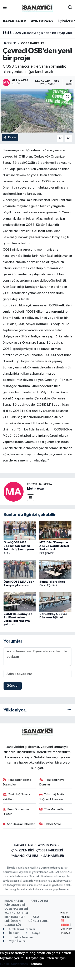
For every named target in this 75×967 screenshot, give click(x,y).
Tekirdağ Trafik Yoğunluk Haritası (51, 797)
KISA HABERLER (52, 856)
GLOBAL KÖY (12, 925)
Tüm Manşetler (54, 809)
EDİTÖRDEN (12, 921)
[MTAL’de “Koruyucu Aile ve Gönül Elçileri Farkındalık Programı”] (55, 530)
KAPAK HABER (14, 21)
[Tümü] (69, 710)
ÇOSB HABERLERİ (33, 43)
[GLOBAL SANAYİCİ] (37, 7)
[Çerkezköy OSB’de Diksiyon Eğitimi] (55, 602)
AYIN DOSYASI (42, 21)
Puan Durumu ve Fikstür (16, 811)
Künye (35, 933)
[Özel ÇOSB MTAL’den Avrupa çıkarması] (20, 569)
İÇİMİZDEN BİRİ (22, 850)
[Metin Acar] (14, 491)
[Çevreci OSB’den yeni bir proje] (37, 111)
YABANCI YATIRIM (24, 856)
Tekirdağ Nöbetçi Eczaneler (17, 782)
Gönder (12, 685)
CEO (36, 917)
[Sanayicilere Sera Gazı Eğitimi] (55, 569)
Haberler (9, 43)
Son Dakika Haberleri (21, 824)
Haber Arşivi (53, 824)
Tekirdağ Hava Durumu (52, 782)
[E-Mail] (30, 497)
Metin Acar (35, 488)
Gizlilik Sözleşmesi (22, 929)
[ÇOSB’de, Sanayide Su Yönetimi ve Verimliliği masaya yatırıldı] (20, 602)
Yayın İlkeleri (17, 941)
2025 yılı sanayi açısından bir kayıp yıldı (37, 33)
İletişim (14, 933)
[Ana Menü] (5, 8)
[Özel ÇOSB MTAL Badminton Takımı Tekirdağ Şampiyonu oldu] (20, 530)
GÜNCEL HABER (39, 921)
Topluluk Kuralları (21, 937)
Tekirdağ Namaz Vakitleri (16, 797)
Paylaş (12, 137)
